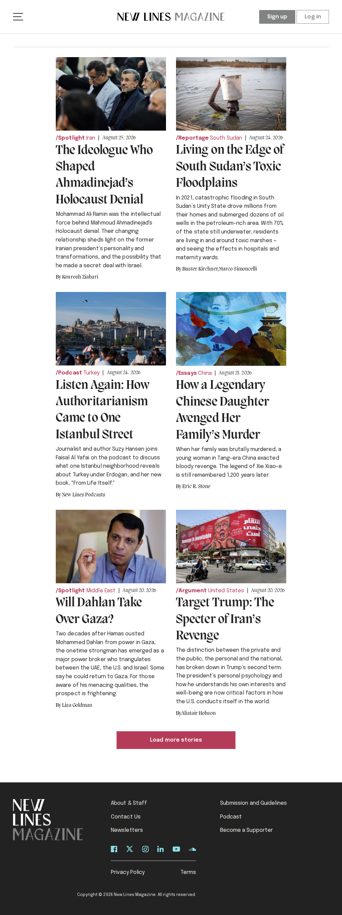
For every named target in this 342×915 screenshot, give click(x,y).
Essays (187, 373)
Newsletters (127, 830)
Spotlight (71, 138)
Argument (192, 591)
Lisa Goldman (77, 706)
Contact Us (126, 817)
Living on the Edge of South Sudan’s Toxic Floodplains (230, 166)
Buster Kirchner (200, 269)
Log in (313, 17)
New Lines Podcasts (83, 495)
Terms (188, 872)
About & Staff (129, 803)
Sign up (277, 17)
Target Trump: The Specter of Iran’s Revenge (225, 619)
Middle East (101, 591)
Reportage (193, 138)
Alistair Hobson (198, 714)
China (205, 373)
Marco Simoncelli (238, 269)
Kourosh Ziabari (80, 277)
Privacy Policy (128, 872)
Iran (90, 138)
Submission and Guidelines (253, 803)
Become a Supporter (246, 830)
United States (226, 591)
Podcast (70, 373)
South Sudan (226, 138)
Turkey (91, 373)
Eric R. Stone (196, 487)
